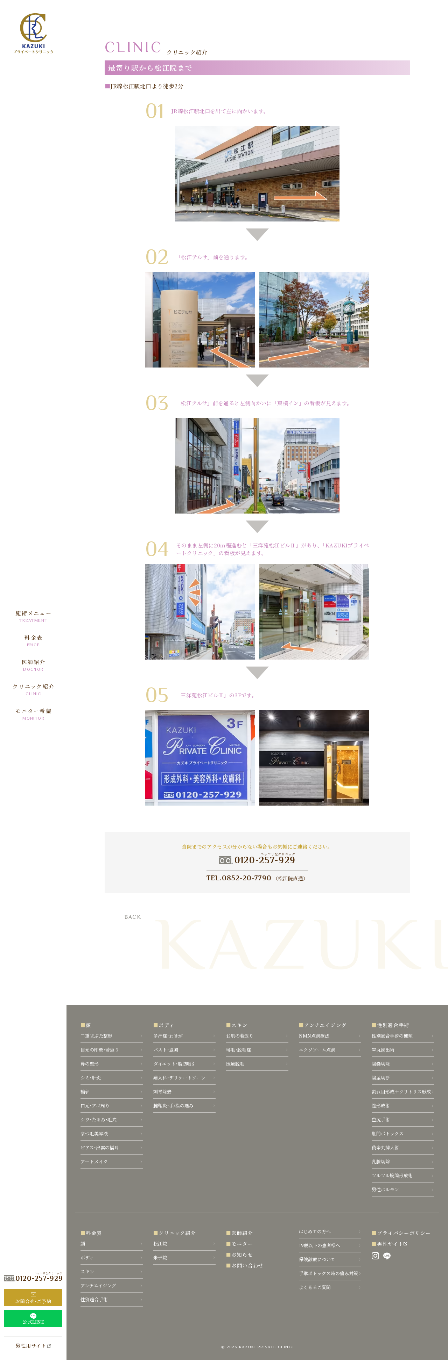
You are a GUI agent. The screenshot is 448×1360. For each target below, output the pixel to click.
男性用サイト (31, 1345)
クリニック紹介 (177, 1232)
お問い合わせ (247, 1265)
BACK (132, 917)
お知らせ (242, 1254)
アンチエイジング (325, 1025)
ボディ (166, 1025)
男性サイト (390, 1243)
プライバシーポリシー (404, 1232)
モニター (242, 1243)
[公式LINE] (387, 1256)
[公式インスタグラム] (375, 1256)
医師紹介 (242, 1232)
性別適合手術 (393, 1025)
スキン (239, 1025)
